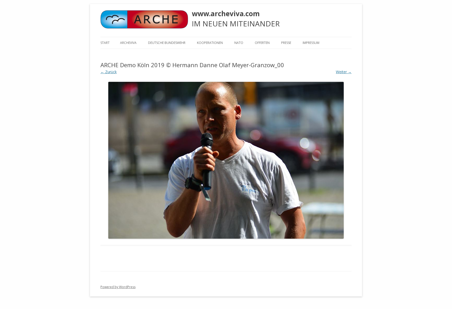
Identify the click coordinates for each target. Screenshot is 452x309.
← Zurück (108, 71)
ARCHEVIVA (128, 43)
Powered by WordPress (117, 287)
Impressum (311, 43)
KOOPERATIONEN (210, 43)
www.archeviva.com (226, 13)
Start (105, 43)
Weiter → (344, 71)
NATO (238, 43)
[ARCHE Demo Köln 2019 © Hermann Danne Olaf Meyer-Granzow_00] (226, 160)
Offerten (262, 43)
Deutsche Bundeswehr (166, 43)
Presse (286, 43)
